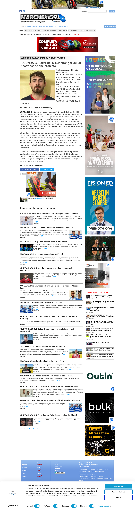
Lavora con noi (59, 467)
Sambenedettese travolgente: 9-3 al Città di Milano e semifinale (102, 329)
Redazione (57, 463)
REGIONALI (46, 34)
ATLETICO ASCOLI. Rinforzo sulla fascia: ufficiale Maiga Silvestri (102, 349)
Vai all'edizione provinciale (29, 428)
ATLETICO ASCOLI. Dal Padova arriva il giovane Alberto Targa (101, 296)
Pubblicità (57, 470)
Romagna (24, 470)
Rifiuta (118, 497)
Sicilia (39, 470)
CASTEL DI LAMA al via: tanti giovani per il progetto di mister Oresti (100, 336)
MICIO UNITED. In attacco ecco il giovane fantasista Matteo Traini (102, 355)
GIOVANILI (66, 34)
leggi (36, 222)
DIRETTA (76, 34)
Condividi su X (47, 169)
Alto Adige (39, 475)
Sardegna (39, 468)
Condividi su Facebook (29, 169)
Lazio (23, 473)
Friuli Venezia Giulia (27, 471)
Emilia (23, 468)
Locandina (57, 468)
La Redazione (40, 198)
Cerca (112, 11)
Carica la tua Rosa (110, 26)
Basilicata (24, 464)
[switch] (55, 506)
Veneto (39, 478)
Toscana (39, 471)
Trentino (39, 473)
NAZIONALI (37, 34)
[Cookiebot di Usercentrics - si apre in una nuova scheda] (12, 506)
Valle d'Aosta (40, 465)
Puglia (39, 467)
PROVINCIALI (56, 34)
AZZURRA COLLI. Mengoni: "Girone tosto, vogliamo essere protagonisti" (102, 309)
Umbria (39, 476)
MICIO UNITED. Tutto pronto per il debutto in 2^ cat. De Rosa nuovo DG (102, 322)
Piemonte (39, 464)
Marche (23, 478)
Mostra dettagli (103, 506)
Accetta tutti (118, 486)
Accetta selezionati (118, 492)
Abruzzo (24, 462)
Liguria (23, 475)
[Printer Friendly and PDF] (23, 173)
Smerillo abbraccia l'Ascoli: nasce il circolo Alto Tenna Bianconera (102, 302)
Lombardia (24, 476)
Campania (24, 467)
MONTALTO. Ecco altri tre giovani (100, 343)
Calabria (24, 465)
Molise (39, 462)
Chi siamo (57, 465)
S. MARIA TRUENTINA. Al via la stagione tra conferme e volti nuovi (102, 315)
